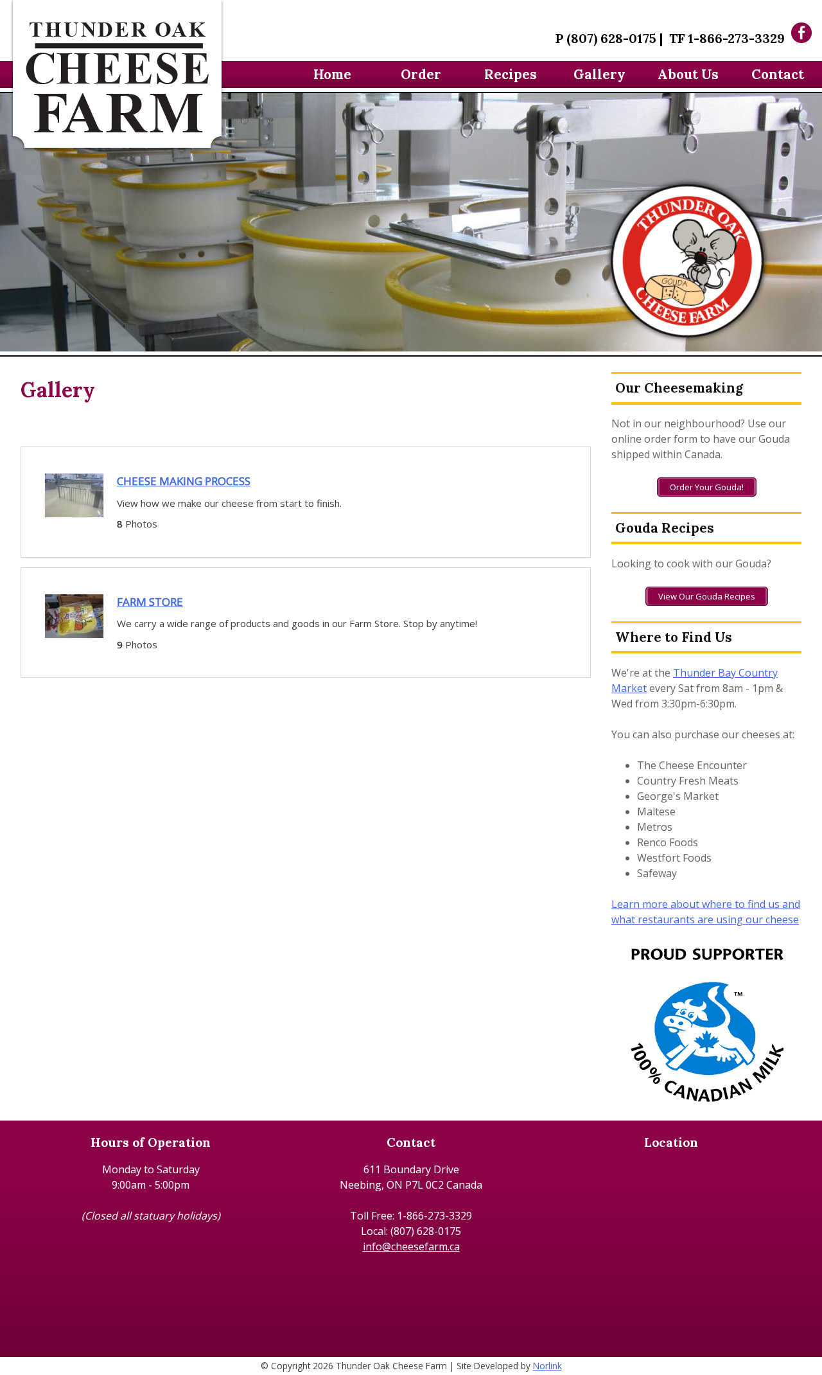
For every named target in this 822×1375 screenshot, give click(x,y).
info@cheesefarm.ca (411, 1246)
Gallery (599, 74)
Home (332, 74)
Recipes (510, 74)
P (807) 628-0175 (605, 38)
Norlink (547, 1366)
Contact (777, 74)
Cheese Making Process (183, 481)
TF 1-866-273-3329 (727, 38)
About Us (688, 74)
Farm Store (150, 601)
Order (421, 74)
